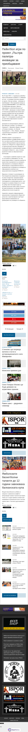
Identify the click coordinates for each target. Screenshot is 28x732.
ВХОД (23, 718)
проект (4, 70)
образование (11, 68)
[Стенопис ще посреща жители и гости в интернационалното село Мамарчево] (14, 345)
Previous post (10, 329)
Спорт (17, 1)
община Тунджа (19, 68)
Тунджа (8, 368)
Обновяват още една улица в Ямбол (13, 657)
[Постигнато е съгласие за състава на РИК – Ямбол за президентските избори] (6, 585)
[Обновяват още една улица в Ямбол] (6, 563)
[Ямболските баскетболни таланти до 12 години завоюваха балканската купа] (14, 469)
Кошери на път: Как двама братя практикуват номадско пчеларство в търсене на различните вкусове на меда (14, 652)
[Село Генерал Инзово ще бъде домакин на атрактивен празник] (14, 380)
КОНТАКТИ (11, 718)
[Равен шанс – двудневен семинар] (14, 399)
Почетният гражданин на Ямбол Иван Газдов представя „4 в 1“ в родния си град (13, 645)
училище (9, 70)
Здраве (23, 1)
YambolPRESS (11, 93)
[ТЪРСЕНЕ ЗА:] (14, 38)
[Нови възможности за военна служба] (6, 529)
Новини (5, 1)
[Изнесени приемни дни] (14, 366)
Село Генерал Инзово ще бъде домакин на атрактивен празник (12, 387)
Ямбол (8, 401)
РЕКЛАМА (18, 718)
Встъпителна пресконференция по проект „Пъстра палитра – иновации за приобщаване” (7, 284)
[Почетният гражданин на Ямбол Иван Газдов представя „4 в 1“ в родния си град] (6, 537)
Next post (19, 329)
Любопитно (6, 5)
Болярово (4, 347)
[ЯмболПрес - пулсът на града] (14, 12)
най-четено (7, 452)
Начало (6, 718)
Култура (11, 1)
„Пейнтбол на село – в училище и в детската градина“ (7, 294)
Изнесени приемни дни (11, 371)
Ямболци (14, 3)
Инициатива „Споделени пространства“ (17, 282)
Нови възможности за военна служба (13, 640)
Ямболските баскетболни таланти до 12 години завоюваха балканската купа (13, 480)
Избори (21, 3)
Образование (6, 3)
